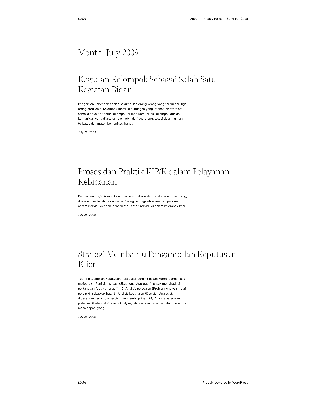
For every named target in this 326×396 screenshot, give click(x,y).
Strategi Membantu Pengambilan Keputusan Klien (157, 259)
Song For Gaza (237, 18)
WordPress (240, 382)
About (194, 18)
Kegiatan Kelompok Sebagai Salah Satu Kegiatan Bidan (147, 84)
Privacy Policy (213, 18)
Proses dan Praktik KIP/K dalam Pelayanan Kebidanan (154, 176)
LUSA (82, 18)
